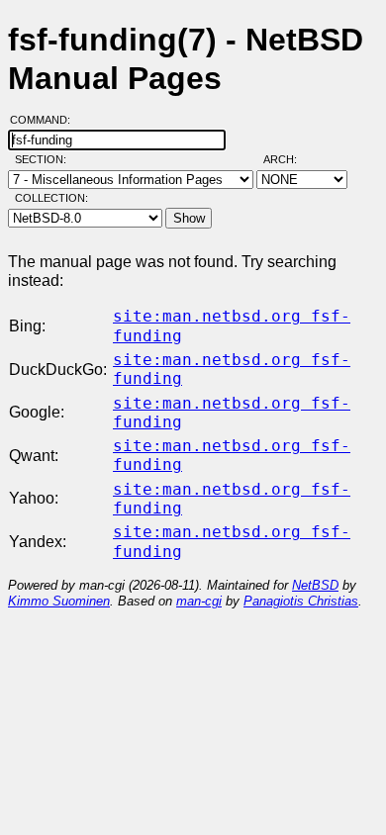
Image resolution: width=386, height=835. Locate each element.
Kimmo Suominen (59, 601)
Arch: (289, 159)
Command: (46, 120)
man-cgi (199, 601)
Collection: (51, 198)
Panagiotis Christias (300, 601)
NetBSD (315, 585)
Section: (45, 159)
